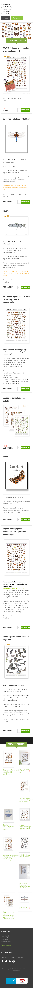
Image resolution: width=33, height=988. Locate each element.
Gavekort (6, 456)
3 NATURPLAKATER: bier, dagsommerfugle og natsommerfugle (8, 915)
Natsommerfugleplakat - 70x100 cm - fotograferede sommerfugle (16, 299)
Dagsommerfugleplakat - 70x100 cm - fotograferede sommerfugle (14, 532)
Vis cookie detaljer (7, 14)
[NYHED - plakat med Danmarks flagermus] (16, 662)
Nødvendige (6, 4)
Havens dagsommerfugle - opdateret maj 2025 (24, 827)
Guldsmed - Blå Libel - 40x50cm (16, 119)
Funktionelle (7, 9)
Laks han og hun (23, 908)
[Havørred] (16, 226)
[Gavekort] (16, 476)
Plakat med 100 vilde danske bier (24, 771)
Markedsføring (7, 7)
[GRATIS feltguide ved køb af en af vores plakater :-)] (16, 74)
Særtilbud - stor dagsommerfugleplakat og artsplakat (24, 800)
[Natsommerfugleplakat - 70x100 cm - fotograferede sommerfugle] (16, 325)
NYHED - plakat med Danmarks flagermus (24, 856)
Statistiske (6, 11)
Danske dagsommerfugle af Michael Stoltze (8, 827)
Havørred (6, 211)
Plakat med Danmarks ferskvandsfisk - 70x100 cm (24, 885)
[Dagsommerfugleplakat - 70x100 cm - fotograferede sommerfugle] (16, 557)
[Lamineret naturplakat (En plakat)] (16, 420)
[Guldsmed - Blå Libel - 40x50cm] (16, 139)
